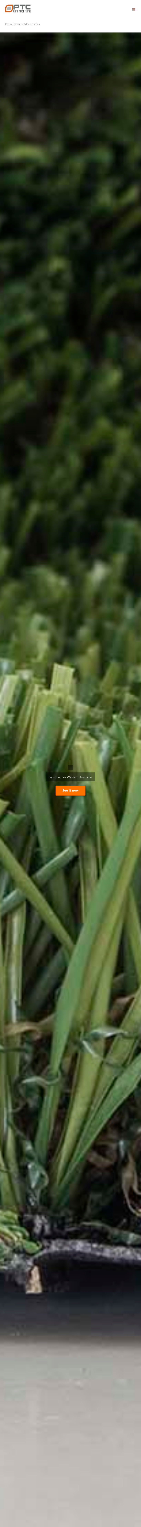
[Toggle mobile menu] (134, 10)
